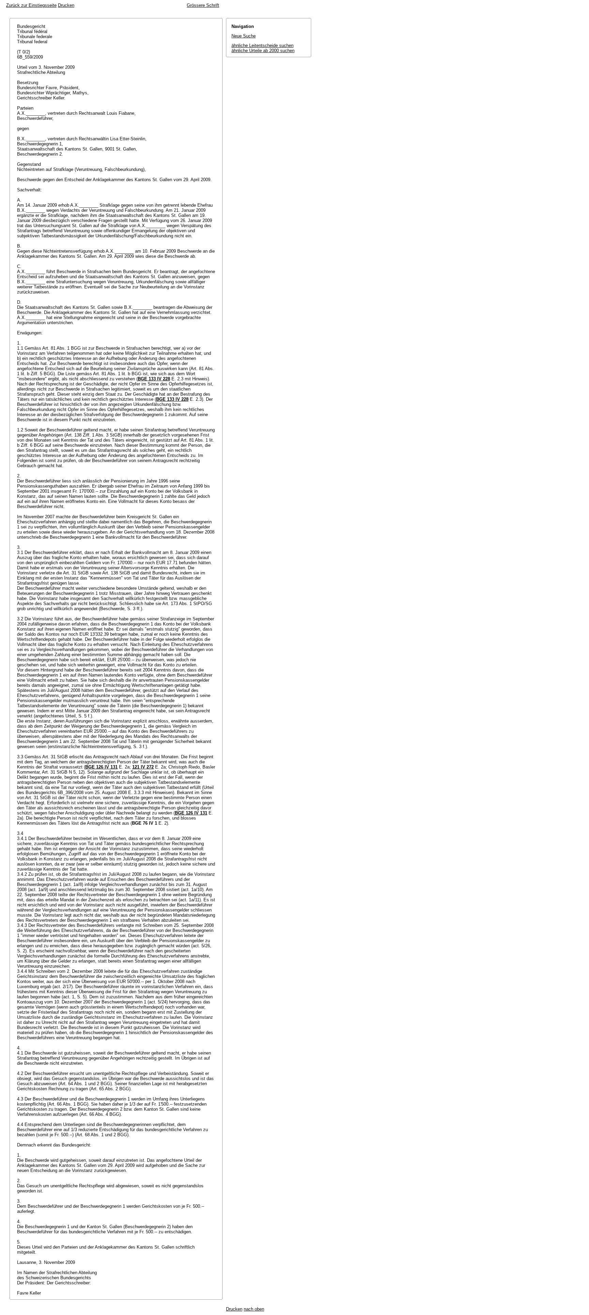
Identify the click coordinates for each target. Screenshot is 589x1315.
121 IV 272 (143, 767)
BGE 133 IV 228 (154, 378)
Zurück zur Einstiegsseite (31, 5)
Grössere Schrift (203, 5)
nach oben (254, 1309)
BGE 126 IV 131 (101, 767)
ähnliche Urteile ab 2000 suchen (262, 50)
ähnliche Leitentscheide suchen (262, 45)
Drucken (66, 5)
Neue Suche (243, 35)
